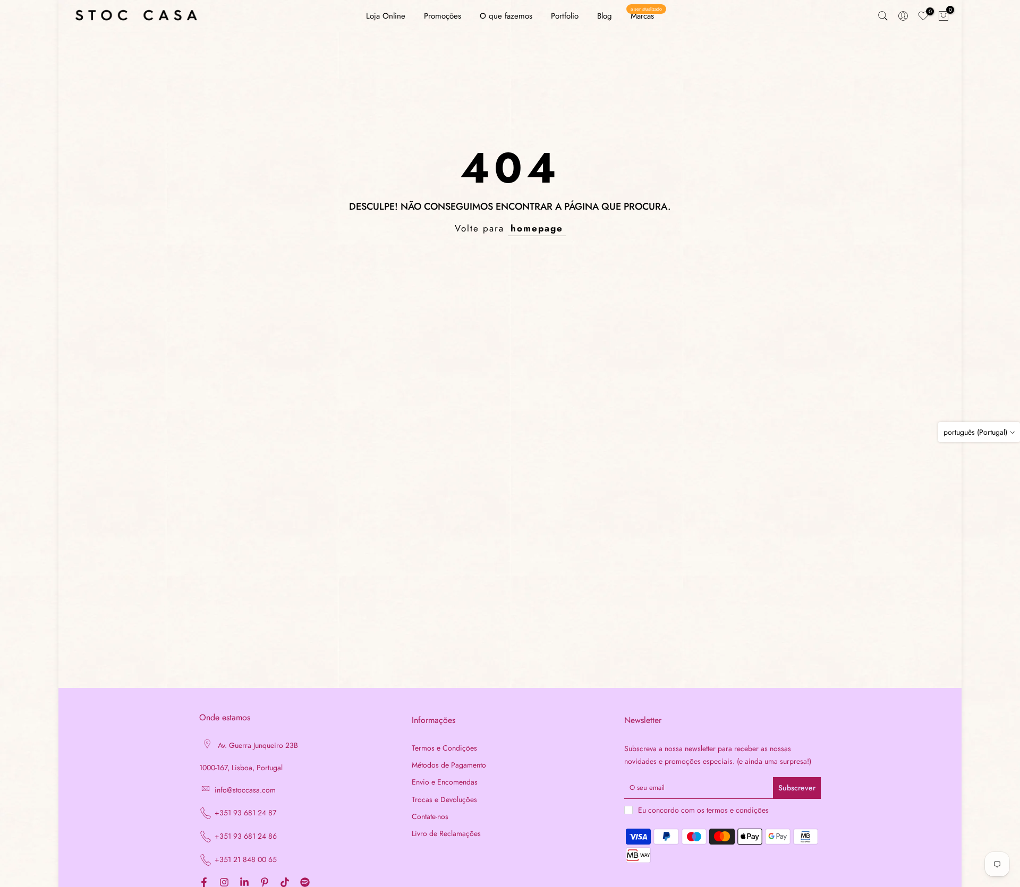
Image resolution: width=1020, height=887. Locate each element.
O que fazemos (506, 16)
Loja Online (385, 16)
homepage (537, 228)
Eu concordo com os (703, 810)
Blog (604, 16)
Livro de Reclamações (446, 834)
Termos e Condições (444, 748)
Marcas (646, 16)
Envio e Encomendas (445, 782)
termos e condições (738, 810)
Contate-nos (430, 817)
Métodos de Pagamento (449, 765)
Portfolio (565, 16)
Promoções (442, 16)
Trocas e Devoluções (444, 800)
